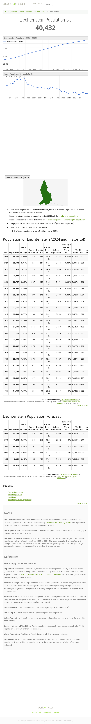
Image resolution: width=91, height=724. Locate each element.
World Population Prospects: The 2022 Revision (41, 574)
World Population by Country (20, 499)
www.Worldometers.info (70, 399)
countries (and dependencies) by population (66, 220)
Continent (18, 177)
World (22, 12)
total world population (68, 216)
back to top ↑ (82, 405)
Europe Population (15, 492)
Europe (29, 12)
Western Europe (40, 12)
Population (37, 3)
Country (9, 177)
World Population (15, 494)
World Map (12, 497)
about (34, 712)
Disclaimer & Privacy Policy (64, 721)
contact (56, 712)
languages (47, 712)
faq (40, 712)
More (48, 4)
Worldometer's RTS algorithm (58, 522)
